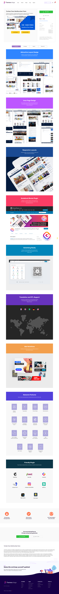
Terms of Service (30, 583)
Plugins (26, 2)
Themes (22, 2)
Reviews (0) (43, 46)
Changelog (25, 46)
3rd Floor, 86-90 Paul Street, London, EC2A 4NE (40, 585)
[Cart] (54, 2)
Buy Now (47, 11)
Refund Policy (30, 588)
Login (52, 2)
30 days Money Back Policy (43, 20)
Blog (30, 2)
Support (34, 2)
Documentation (25, 32)
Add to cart (47, 15)
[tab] (16, 46)
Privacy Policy (30, 584)
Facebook (49, 583)
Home (18, 2)
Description (16, 46)
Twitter (49, 587)
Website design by (7, 590)
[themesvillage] (9, 2)
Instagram (49, 584)
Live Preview (15, 32)
